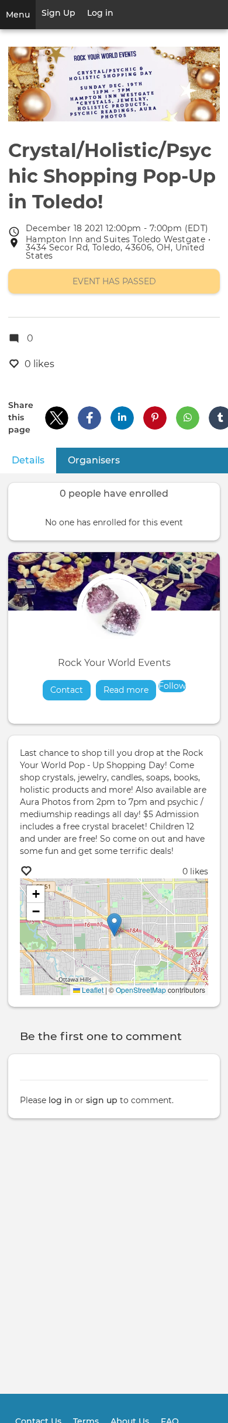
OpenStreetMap (141, 990)
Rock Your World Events (114, 662)
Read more (129, 690)
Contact (66, 690)
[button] (56, 418)
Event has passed (114, 281)
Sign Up (58, 13)
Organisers (94, 460)
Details (34, 460)
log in (60, 1100)
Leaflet (91, 990)
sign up (102, 1100)
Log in (100, 13)
